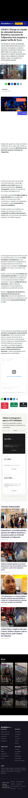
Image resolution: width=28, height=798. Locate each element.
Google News (5, 406)
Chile (2, 64)
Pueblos (24, 768)
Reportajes (18, 758)
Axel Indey (4, 89)
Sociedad (23, 770)
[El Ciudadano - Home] (7, 24)
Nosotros (12, 781)
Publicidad (3, 736)
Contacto (3, 738)
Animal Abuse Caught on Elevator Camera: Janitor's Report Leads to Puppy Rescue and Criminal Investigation (14, 632)
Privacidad (4, 741)
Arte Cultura (10, 771)
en (21, 788)
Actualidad (18, 751)
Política (3, 768)
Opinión (17, 754)
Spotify (17, 743)
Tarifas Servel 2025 (15, 786)
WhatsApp (14, 405)
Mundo (3, 758)
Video (6, 64)
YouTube (23, 405)
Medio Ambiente (10, 768)
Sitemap (23, 786)
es (18, 788)
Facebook (17, 732)
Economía (18, 768)
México (3, 751)
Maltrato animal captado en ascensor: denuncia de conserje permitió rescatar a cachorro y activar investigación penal (14, 567)
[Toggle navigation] (25, 23)
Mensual (16, 430)
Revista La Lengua (20, 760)
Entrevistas (18, 756)
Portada (17, 749)
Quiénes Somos (5, 732)
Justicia (3, 770)
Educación (4, 771)
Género (12, 770)
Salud (7, 770)
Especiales (17, 770)
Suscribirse (14, 450)
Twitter (17, 736)
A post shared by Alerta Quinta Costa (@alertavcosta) (14, 392)
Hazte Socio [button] (19, 23)
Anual (22, 430)
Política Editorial (5, 734)
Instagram (18, 734)
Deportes (3, 773)
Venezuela (3, 754)
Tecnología (18, 771)
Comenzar (14, 469)
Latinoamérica (5, 756)
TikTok (16, 741)
